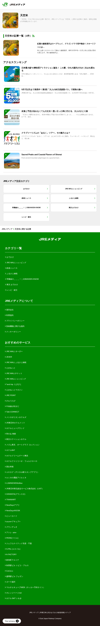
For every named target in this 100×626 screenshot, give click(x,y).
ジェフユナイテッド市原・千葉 (19, 543)
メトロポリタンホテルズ (16, 417)
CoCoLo (9, 571)
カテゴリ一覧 (13, 248)
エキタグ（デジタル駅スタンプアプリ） (22, 472)
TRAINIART (11, 500)
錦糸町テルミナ (12, 560)
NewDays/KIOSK (13, 510)
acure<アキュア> (13, 521)
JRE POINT (11, 395)
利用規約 (10, 315)
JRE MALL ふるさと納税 (16, 362)
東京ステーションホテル (16, 439)
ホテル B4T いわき (14, 598)
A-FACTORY (11, 554)
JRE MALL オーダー (14, 351)
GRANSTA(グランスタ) (15, 494)
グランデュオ (11, 527)
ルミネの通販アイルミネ (16, 478)
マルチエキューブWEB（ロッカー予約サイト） (25, 587)
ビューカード (11, 516)
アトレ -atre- (11, 532)
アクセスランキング (15, 62)
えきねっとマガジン (14, 390)
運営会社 (10, 310)
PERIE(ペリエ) (12, 538)
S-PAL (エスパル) (13, 549)
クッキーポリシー (13, 332)
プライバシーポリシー (15, 321)
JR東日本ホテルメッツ (15, 423)
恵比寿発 (10, 467)
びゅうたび (10, 401)
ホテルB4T (10, 450)
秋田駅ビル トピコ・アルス (17, 565)
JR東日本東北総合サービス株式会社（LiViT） (25, 489)
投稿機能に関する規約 (15, 326)
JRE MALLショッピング (16, 379)
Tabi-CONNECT (12, 412)
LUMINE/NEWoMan (14, 483)
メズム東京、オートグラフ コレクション (23, 445)
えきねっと (10, 368)
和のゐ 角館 (11, 434)
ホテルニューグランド (15, 428)
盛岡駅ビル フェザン (14, 576)
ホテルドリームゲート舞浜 (17, 456)
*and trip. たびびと (13, 384)
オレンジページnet (14, 593)
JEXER (9, 357)
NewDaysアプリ (13, 505)
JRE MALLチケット (14, 373)
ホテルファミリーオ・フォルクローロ (21, 461)
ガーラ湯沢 (10, 582)
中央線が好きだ (12, 406)
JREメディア (7, 229)
